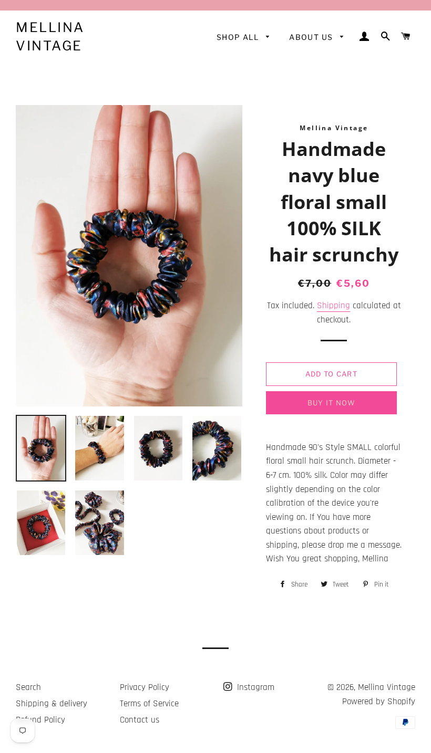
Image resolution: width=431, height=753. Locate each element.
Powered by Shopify (378, 701)
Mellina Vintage (50, 36)
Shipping (333, 305)
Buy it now (331, 403)
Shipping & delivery (51, 703)
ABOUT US (312, 37)
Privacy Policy (144, 687)
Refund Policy (40, 720)
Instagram (254, 687)
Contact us (139, 720)
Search (28, 687)
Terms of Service (149, 703)
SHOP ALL (239, 37)
